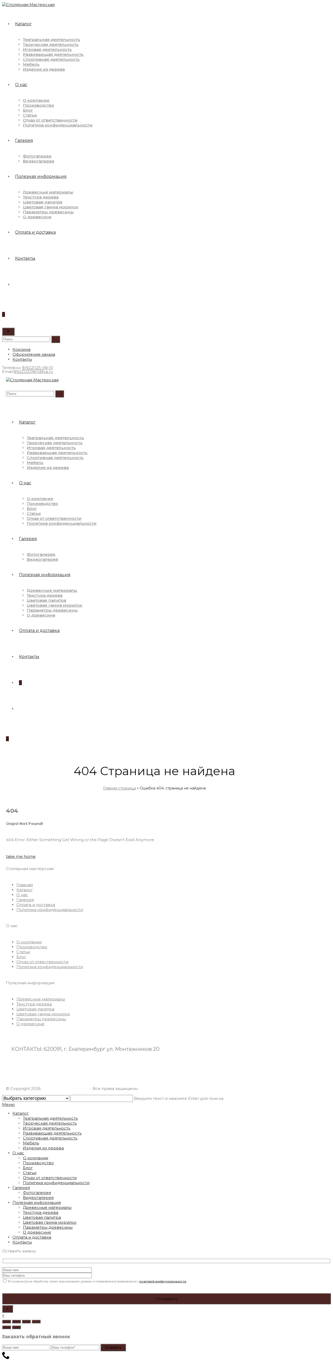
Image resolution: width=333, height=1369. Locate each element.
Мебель (31, 1143)
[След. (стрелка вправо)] (16, 1327)
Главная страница (119, 788)
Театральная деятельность (50, 1118)
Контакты (22, 1242)
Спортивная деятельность (50, 1138)
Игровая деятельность (46, 1128)
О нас (18, 1152)
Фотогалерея (37, 1192)
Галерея (21, 1187)
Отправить (113, 1347)
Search (55, 339)
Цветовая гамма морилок (49, 1222)
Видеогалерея (38, 1197)
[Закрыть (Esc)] (6, 1321)
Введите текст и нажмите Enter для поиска (178, 1098)
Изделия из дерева (43, 1147)
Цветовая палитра (42, 1217)
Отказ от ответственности (50, 1177)
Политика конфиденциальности (56, 1182)
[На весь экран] (26, 1321)
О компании (35, 1157)
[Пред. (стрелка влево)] (6, 1327)
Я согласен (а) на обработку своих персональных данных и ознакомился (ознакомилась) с (96, 1281)
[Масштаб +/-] (36, 1321)
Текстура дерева (40, 1212)
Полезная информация (36, 1202)
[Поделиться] (16, 1321)
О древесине (37, 1232)
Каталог (20, 1113)
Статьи (29, 1172)
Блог (28, 1167)
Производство (38, 1162)
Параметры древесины (48, 1227)
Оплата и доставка (31, 1237)
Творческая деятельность (50, 1123)
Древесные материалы (47, 1207)
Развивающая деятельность (52, 1133)
